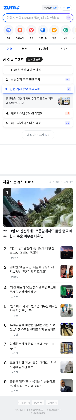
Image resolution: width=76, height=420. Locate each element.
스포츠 (64, 49)
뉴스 (24, 49)
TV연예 (43, 49)
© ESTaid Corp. (38, 413)
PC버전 (38, 402)
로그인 (67, 7)
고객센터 (52, 402)
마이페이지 (24, 402)
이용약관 (19, 409)
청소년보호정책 (53, 409)
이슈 (9, 49)
